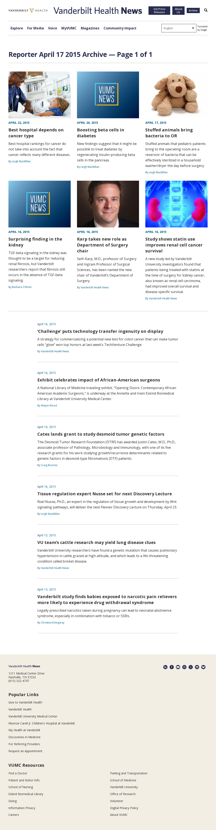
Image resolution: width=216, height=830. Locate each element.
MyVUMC (69, 28)
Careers (13, 815)
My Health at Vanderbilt (24, 730)
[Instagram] (184, 667)
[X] (191, 667)
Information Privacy (21, 808)
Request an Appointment (25, 751)
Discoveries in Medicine (24, 737)
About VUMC (119, 815)
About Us (178, 10)
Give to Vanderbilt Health (25, 702)
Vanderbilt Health (20, 709)
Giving (12, 801)
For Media (35, 28)
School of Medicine (123, 780)
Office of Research (123, 794)
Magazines (90, 28)
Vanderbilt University (124, 787)
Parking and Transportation (128, 773)
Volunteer (116, 801)
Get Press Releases (159, 10)
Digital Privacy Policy (124, 808)
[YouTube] (178, 667)
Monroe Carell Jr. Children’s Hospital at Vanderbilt (41, 723)
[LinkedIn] (197, 667)
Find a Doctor (17, 773)
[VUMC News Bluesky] (203, 667)
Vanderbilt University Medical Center (32, 716)
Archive (193, 10)
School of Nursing (20, 787)
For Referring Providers (24, 744)
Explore (17, 28)
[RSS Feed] (165, 667)
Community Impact (120, 28)
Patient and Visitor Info (24, 780)
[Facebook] (172, 667)
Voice (52, 28)
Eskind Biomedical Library (25, 794)
